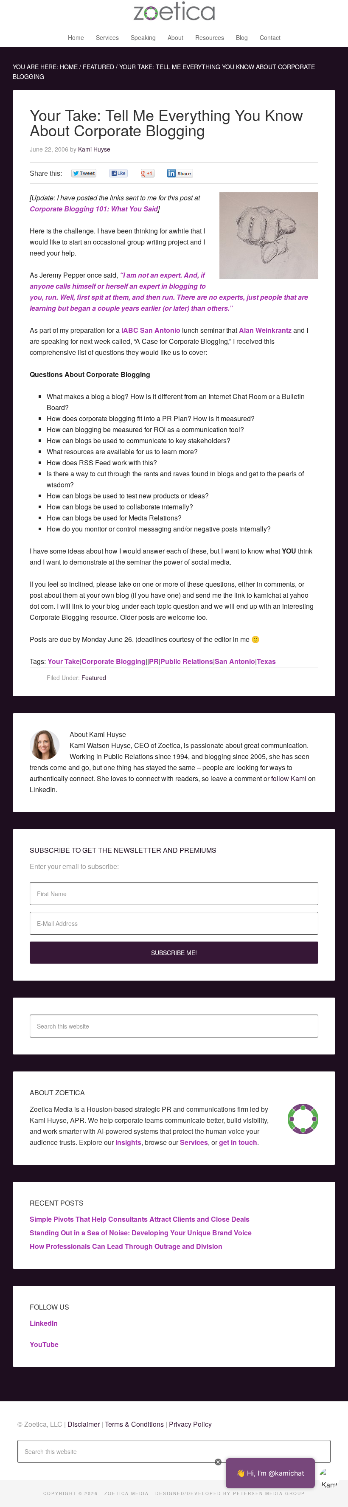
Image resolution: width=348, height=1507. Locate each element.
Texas (266, 661)
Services (194, 1142)
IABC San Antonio (150, 330)
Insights (128, 1142)
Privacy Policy (190, 1424)
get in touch (238, 1142)
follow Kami (288, 778)
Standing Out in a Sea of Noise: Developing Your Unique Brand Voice (141, 1232)
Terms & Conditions (134, 1424)
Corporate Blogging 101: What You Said (94, 209)
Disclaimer (84, 1424)
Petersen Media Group (269, 1493)
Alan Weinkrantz (265, 330)
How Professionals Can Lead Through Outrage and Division (126, 1246)
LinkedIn (44, 1323)
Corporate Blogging (113, 661)
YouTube (44, 1344)
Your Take (64, 661)
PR (154, 661)
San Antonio (235, 661)
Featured (93, 677)
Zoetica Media (174, 12)
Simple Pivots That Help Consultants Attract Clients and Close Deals (140, 1219)
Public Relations (186, 661)
